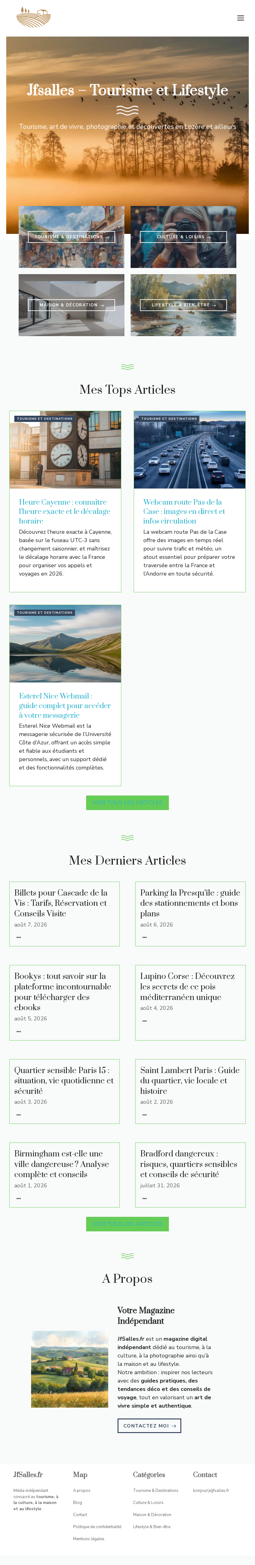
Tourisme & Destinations (155, 1490)
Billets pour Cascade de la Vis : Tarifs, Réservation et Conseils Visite (61, 903)
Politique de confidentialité (97, 1527)
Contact (80, 1515)
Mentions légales (88, 1539)
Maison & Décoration (152, 1515)
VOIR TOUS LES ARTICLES (127, 802)
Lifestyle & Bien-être (151, 1527)
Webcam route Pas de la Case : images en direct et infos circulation (184, 512)
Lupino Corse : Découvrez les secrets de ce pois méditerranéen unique (187, 986)
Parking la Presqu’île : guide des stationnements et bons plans (190, 903)
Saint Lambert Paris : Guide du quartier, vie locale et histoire (190, 1081)
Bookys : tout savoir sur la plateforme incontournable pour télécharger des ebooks (62, 992)
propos (83, 1490)
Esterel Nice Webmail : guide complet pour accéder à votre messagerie (65, 706)
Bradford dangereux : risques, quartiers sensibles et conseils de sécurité (188, 1164)
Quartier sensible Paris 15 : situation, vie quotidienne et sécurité (64, 1081)
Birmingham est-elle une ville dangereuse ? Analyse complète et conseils (61, 1164)
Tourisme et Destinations (45, 419)
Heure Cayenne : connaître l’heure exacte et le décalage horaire (64, 512)
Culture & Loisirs (148, 1503)
